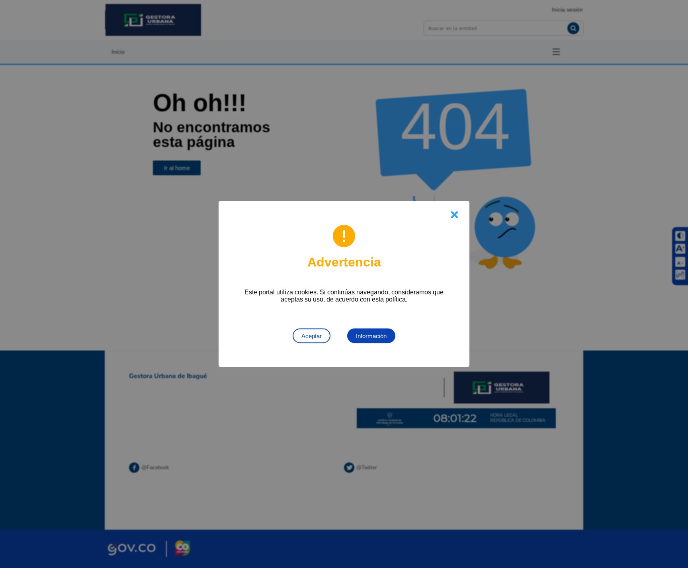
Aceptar (311, 336)
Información (371, 336)
